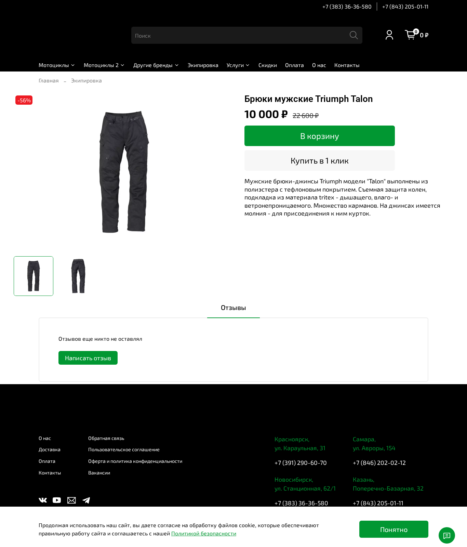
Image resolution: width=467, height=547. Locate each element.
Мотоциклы (54, 65)
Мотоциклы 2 (101, 65)
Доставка (50, 449)
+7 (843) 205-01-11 (405, 6)
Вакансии (99, 473)
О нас (319, 65)
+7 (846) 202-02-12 (379, 462)
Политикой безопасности (203, 533)
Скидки (267, 65)
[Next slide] (222, 172)
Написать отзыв (88, 358)
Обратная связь (106, 438)
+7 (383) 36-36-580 (347, 6)
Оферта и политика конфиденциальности (135, 461)
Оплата (294, 65)
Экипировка (203, 65)
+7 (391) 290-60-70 (301, 462)
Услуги (235, 65)
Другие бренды (153, 65)
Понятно (394, 529)
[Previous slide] (24, 172)
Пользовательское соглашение (124, 449)
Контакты (347, 65)
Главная (49, 80)
